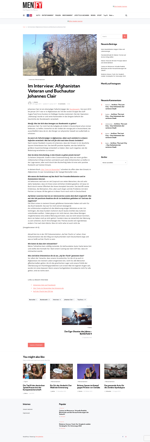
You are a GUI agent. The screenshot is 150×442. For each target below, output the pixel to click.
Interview (32, 79)
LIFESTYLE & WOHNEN (81, 15)
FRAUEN (58, 15)
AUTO (38, 15)
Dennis (36, 102)
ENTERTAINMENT (48, 15)
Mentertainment (40, 79)
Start (24, 27)
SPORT (99, 15)
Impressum (26, 413)
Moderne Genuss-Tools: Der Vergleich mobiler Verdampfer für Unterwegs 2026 (113, 75)
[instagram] (31, 15)
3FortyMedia (39, 436)
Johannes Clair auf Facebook (44, 285)
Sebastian (108, 391)
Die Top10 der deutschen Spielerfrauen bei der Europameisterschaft (34, 387)
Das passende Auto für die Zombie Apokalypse (114, 386)
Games (90, 327)
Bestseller (33, 299)
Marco (26, 393)
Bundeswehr (75, 109)
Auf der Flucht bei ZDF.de (43, 291)
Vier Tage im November (50, 169)
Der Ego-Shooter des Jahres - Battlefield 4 (78, 332)
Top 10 (105, 15)
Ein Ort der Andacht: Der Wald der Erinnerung (61, 386)
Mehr (111, 15)
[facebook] (28, 15)
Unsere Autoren (27, 409)
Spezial (62, 408)
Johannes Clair (69, 299)
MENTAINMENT (67, 15)
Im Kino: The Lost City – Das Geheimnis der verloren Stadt (114, 107)
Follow (114, 92)
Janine (53, 391)
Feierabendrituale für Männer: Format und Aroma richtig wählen (113, 56)
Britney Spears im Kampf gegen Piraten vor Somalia (88, 386)
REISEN (93, 15)
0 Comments (62, 104)
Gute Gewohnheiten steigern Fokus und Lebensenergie (113, 50)
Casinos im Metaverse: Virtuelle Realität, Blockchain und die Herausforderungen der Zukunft (113, 68)
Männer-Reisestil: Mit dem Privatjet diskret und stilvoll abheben (114, 62)
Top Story (81, 299)
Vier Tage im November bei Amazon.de (48, 288)
